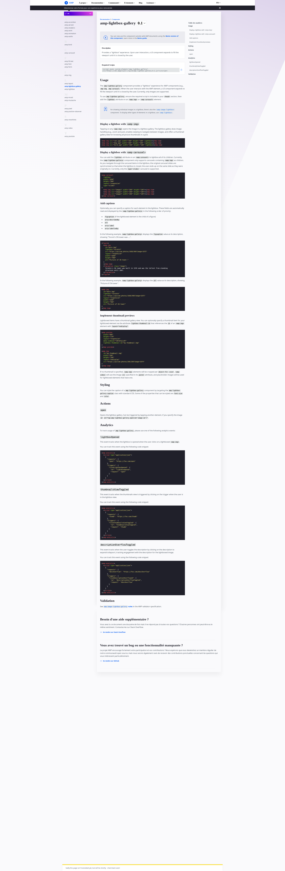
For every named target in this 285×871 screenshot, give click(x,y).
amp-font (68, 64)
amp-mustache (70, 100)
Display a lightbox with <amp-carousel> (202, 34)
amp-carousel (70, 53)
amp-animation (70, 33)
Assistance (150, 3)
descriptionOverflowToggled (198, 70)
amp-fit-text (69, 61)
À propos (82, 3)
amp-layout (69, 83)
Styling (190, 46)
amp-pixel (68, 108)
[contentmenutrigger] (203, 23)
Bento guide (142, 38)
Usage (190, 26)
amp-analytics (70, 28)
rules (118, 606)
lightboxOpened (194, 62)
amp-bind (68, 45)
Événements (128, 3)
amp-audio (69, 36)
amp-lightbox (70, 89)
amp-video (68, 128)
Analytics (191, 58)
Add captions (193, 38)
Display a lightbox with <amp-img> (200, 30)
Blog (140, 3)
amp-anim (68, 31)
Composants (116, 19)
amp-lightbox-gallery (73, 86)
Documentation (97, 3)
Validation (192, 74)
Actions (191, 50)
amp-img (68, 75)
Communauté (113, 3)
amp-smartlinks (70, 120)
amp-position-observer (73, 111)
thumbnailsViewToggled (197, 66)
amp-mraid (69, 97)
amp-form (68, 67)
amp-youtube (70, 136)
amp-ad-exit (69, 25)
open (191, 54)
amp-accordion (70, 22)
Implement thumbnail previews (199, 42)
